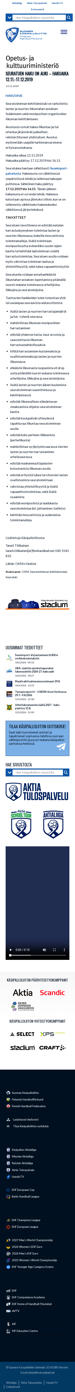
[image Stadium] (24, 1049)
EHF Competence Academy (28, 1297)
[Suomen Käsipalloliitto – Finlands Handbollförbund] (26, 34)
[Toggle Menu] (64, 32)
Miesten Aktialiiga (22, 1156)
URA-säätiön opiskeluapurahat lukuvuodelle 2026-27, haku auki (34, 669)
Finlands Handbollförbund (27, 1099)
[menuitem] (17, 3)
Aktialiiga (17, 3)
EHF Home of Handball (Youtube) (31, 1304)
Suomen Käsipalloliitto (25, 1092)
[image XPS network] (54, 1035)
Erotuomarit (37, 9)
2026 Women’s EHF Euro (26, 1246)
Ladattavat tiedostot (26, 1119)
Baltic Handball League (25, 1196)
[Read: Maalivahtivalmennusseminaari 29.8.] (9, 684)
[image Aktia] (24, 994)
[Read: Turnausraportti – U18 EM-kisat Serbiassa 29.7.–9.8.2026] (9, 694)
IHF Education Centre (24, 1331)
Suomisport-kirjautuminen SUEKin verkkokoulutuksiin (36, 656)
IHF (13, 1324)
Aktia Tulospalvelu (37, 3)
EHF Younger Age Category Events (32, 1266)
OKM (25, 571)
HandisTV (57, 3)
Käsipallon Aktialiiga (23, 1149)
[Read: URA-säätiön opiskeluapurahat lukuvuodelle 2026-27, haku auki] (9, 670)
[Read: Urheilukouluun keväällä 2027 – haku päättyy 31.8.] (9, 707)
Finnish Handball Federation (28, 1106)
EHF (14, 1290)
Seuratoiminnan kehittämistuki (48, 571)
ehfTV (15, 1310)
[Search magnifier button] (69, 17)
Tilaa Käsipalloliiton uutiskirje (31, 1126)
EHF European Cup (23, 1189)
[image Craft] (54, 1049)
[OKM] (32, 62)
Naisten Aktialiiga (22, 1163)
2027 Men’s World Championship (32, 1240)
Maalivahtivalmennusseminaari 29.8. (37, 681)
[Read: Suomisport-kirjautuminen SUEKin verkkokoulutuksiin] (9, 657)
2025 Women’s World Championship (34, 1260)
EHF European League (24, 1226)
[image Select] (24, 1035)
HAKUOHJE (14, 95)
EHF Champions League (25, 1220)
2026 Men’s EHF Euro (24, 1253)
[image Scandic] (54, 994)
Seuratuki (11, 577)
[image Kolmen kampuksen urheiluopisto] (24, 1008)
